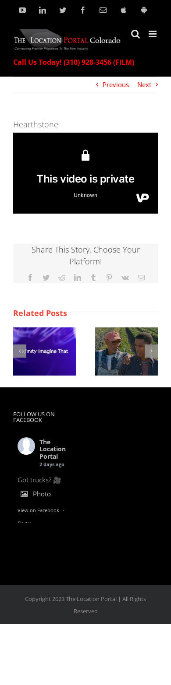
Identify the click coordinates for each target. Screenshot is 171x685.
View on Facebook (38, 510)
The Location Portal (52, 449)
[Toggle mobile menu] (153, 34)
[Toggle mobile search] (135, 34)
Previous (116, 84)
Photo (42, 493)
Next (144, 84)
